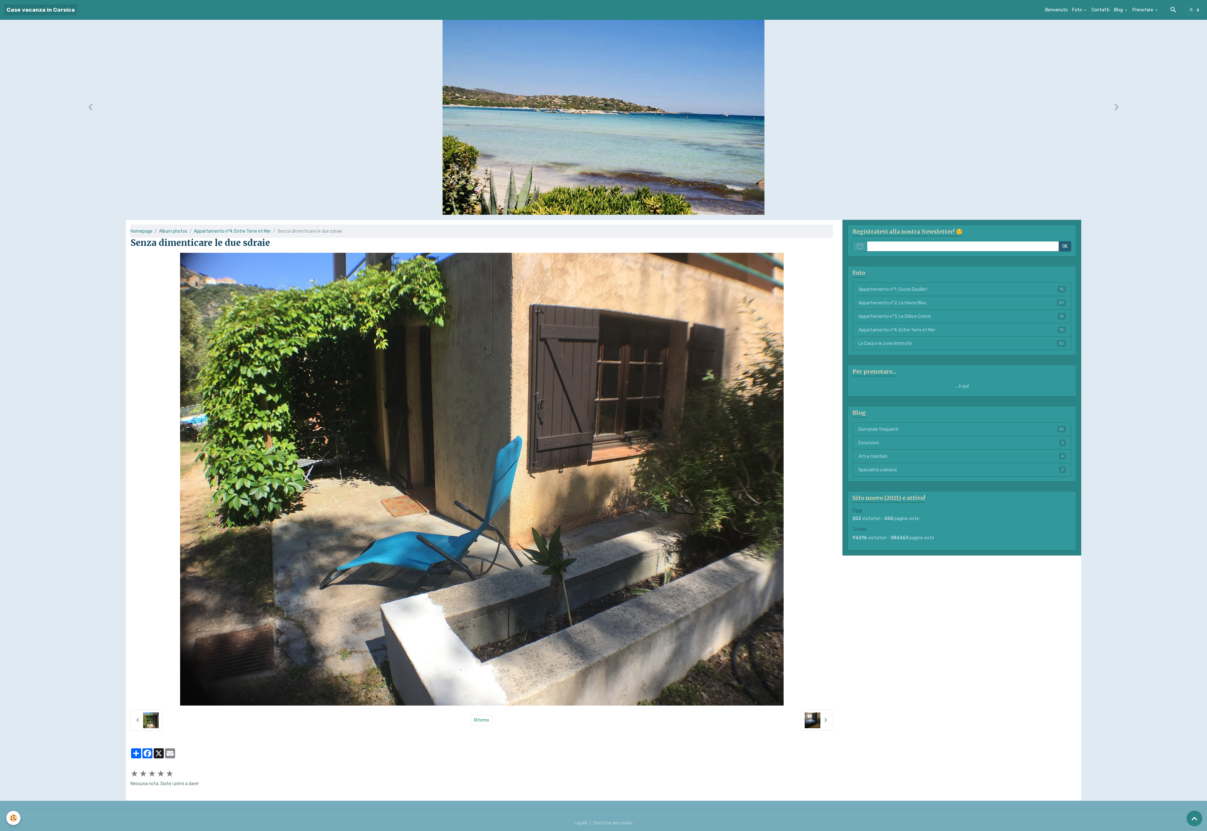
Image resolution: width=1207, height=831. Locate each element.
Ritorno (481, 720)
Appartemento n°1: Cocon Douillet (961, 289)
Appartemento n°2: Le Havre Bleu (961, 303)
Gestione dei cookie (613, 823)
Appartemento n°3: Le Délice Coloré (961, 316)
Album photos (173, 231)
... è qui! (962, 386)
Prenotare (1143, 10)
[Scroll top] (1194, 818)
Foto (1077, 10)
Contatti (1101, 10)
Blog (1119, 10)
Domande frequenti (961, 429)
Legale (581, 823)
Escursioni (961, 443)
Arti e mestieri (961, 456)
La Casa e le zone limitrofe (961, 343)
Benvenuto (1056, 10)
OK (1065, 246)
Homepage (141, 231)
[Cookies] (13, 818)
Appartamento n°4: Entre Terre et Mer (232, 231)
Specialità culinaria (961, 470)
